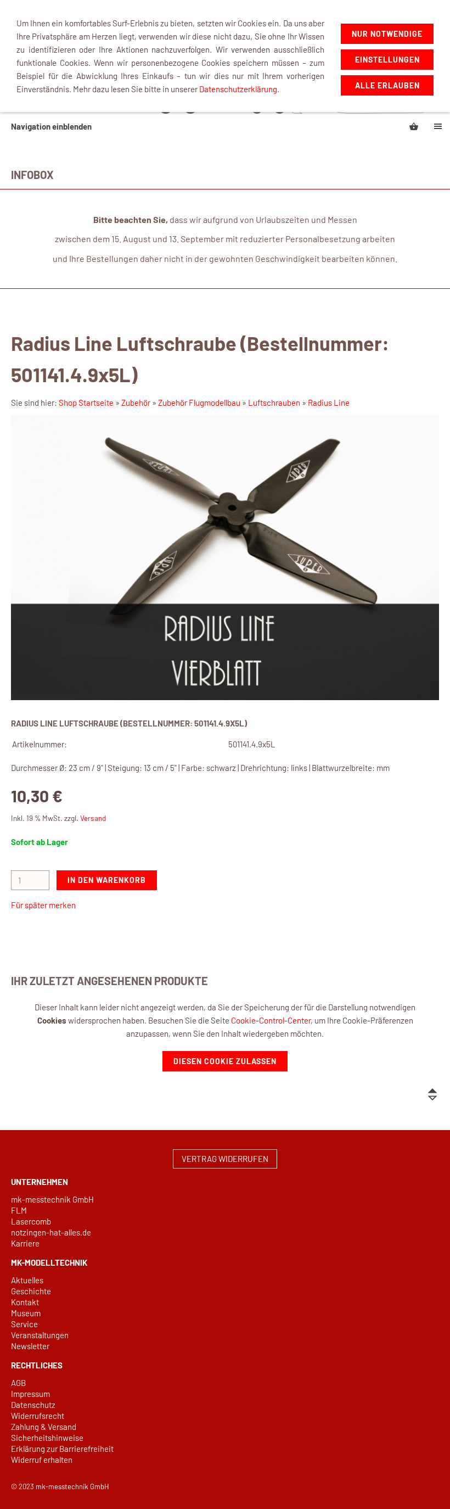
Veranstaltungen (40, 1335)
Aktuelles (27, 1280)
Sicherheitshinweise (47, 1438)
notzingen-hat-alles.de (51, 1232)
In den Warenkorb (107, 880)
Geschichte (31, 1291)
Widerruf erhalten (41, 1460)
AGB (18, 1383)
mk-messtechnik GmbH (52, 1199)
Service (24, 1324)
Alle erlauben (387, 85)
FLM (19, 1210)
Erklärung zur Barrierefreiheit (62, 1449)
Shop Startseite (86, 402)
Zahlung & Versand (43, 1427)
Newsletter (30, 1346)
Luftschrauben (274, 402)
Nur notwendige (387, 33)
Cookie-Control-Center (271, 1020)
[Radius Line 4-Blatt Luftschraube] (225, 557)
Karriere (25, 1243)
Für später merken (43, 905)
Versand (93, 818)
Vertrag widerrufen (225, 1159)
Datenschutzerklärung (238, 89)
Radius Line (329, 402)
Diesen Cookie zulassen (225, 1061)
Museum (26, 1313)
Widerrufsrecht (37, 1416)
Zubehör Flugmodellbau (199, 402)
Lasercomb (31, 1221)
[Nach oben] (432, 1094)
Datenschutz (33, 1405)
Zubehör (135, 402)
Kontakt (25, 1302)
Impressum (30, 1394)
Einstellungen (387, 59)
